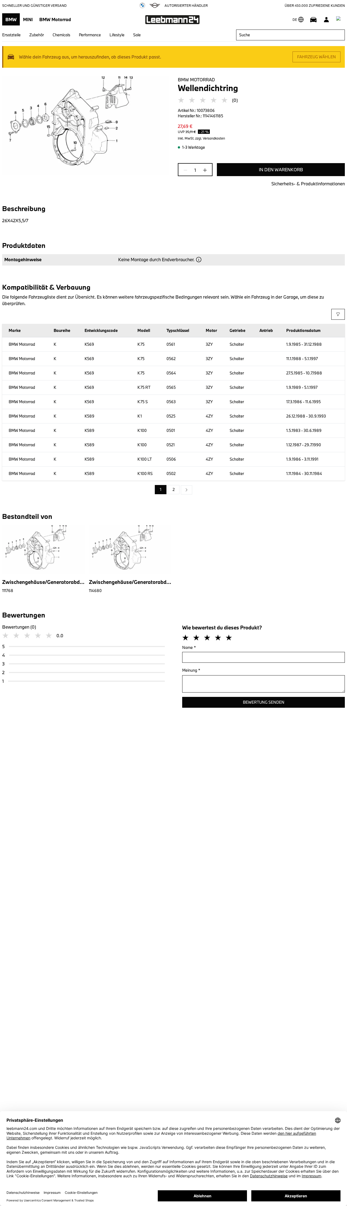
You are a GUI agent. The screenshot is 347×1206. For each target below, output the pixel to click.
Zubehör (36, 34)
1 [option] (160, 489)
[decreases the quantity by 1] (187, 170)
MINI (28, 19)
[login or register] (326, 19)
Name (189, 647)
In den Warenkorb (281, 169)
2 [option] (173, 489)
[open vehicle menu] (313, 19)
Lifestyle (117, 34)
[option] (186, 489)
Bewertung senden (263, 702)
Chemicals (61, 34)
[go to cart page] (339, 19)
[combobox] (290, 35)
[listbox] (173, 490)
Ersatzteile (11, 34)
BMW (11, 19)
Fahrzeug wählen (316, 56)
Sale (137, 34)
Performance (90, 34)
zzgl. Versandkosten (210, 138)
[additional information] (198, 259)
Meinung (191, 670)
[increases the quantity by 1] (203, 170)
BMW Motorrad (55, 19)
